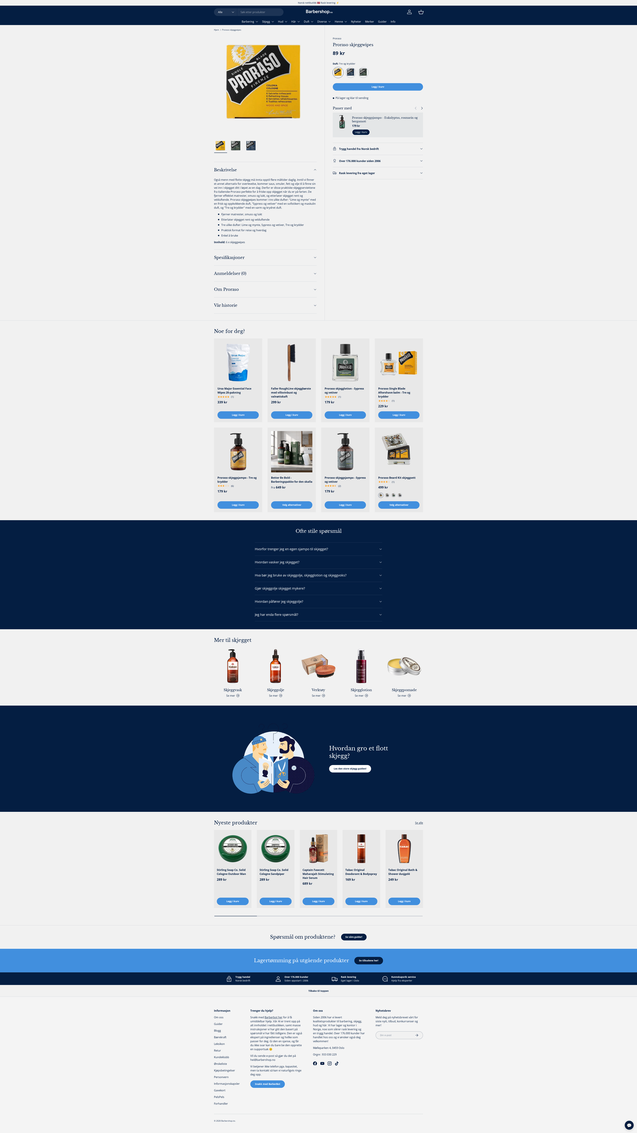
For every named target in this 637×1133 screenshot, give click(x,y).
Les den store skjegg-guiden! (350, 768)
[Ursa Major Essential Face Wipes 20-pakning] (238, 362)
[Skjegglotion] (361, 666)
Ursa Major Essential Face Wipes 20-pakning (234, 390)
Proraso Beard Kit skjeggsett (397, 478)
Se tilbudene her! (368, 960)
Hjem (216, 29)
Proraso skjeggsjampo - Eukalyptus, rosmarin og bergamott (385, 119)
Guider (382, 21)
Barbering (248, 21)
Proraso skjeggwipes (231, 29)
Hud (280, 21)
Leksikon (219, 1044)
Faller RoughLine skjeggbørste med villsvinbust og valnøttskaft (291, 392)
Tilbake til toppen (318, 990)
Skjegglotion (361, 690)
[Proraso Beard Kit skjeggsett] (399, 451)
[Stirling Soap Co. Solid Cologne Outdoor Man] (233, 849)
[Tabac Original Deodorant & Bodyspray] (361, 849)
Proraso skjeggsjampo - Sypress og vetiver (345, 480)
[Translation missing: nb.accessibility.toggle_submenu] (257, 22)
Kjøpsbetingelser (224, 1070)
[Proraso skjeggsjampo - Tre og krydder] (238, 451)
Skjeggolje (275, 690)
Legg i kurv (378, 86)
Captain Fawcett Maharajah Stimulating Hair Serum (318, 874)
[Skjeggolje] (275, 666)
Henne (339, 21)
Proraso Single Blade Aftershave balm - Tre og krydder (394, 392)
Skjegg (266, 21)
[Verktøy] (318, 666)
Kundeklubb (221, 1057)
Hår (293, 21)
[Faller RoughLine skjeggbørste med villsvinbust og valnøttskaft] (291, 362)
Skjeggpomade (404, 690)
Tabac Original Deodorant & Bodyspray (361, 872)
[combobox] (248, 12)
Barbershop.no (228, 1120)
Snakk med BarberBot (267, 1084)
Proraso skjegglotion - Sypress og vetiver (344, 390)
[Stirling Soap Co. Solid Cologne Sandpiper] (275, 849)
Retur (217, 1050)
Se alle (419, 823)
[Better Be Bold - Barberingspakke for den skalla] (291, 451)
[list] (265, 86)
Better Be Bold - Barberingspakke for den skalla (291, 480)
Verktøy (318, 690)
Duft (306, 21)
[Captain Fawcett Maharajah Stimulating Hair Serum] (318, 849)
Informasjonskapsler (227, 1084)
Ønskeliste (220, 1064)
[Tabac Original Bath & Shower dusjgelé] (404, 849)
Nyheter (356, 21)
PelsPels (219, 1097)
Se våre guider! (353, 936)
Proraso (337, 38)
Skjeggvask (233, 690)
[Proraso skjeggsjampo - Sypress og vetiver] (345, 451)
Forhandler (221, 1103)
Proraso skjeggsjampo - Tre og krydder (237, 480)
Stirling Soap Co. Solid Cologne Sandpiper (274, 872)
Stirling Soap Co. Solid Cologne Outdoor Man (231, 872)
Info (393, 21)
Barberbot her (274, 1017)
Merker (369, 21)
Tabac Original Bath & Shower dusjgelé (402, 872)
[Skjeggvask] (232, 666)
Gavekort (219, 1090)
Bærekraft (220, 1037)
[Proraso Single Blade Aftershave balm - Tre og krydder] (399, 362)
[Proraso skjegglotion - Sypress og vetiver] (345, 362)
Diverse (322, 21)
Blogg (217, 1030)
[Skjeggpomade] (404, 666)
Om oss (218, 1017)
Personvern (221, 1077)
